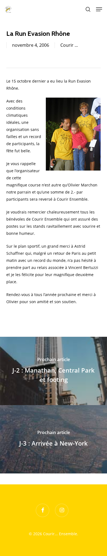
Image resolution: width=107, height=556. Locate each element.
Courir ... (69, 45)
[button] (99, 9)
